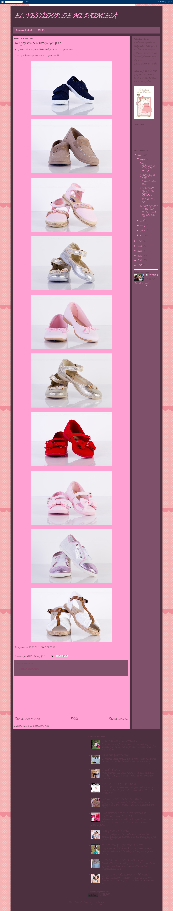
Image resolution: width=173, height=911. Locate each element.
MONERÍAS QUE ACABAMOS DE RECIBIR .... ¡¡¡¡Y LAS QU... (149, 211)
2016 (140, 241)
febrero (143, 230)
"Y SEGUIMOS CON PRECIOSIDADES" (148, 180)
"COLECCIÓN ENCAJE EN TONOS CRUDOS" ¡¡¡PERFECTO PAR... (147, 195)
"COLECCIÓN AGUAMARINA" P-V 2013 (122, 846)
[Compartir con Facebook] (64, 656)
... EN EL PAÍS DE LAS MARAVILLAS (122, 860)
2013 (140, 256)
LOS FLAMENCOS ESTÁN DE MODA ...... (148, 167)
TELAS (41, 30)
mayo (142, 159)
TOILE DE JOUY (111, 770)
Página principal (24, 30)
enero (142, 235)
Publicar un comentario (29, 669)
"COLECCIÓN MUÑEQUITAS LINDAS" (122, 799)
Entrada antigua (118, 719)
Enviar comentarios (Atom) (37, 726)
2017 (140, 155)
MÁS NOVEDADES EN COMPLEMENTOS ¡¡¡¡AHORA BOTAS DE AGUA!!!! (124, 815)
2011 (140, 265)
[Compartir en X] (62, 656)
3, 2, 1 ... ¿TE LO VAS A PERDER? (119, 784)
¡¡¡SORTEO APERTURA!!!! (115, 756)
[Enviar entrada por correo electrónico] (52, 657)
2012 (140, 261)
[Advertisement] (71, 697)
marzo (143, 226)
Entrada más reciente (27, 719)
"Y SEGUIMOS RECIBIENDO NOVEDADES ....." (126, 875)
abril (142, 221)
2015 (140, 246)
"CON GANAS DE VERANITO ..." (118, 831)
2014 (140, 251)
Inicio (74, 719)
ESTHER (153, 275)
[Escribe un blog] (59, 656)
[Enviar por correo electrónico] (57, 656)
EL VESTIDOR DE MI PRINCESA (65, 17)
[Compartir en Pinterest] (66, 656)
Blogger (100, 903)
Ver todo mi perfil (141, 284)
